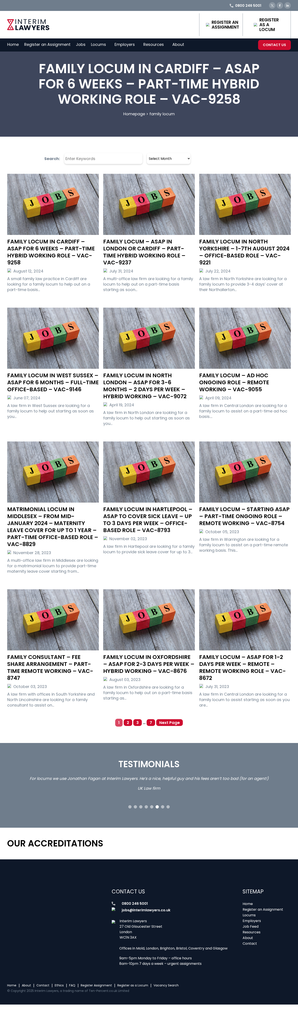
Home (13, 44)
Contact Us (274, 44)
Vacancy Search (166, 985)
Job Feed (251, 926)
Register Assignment (96, 985)
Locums (98, 44)
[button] (130, 807)
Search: (52, 158)
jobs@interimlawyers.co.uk (146, 910)
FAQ (72, 985)
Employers (125, 44)
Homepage (134, 114)
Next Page (169, 722)
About (178, 44)
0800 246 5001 (135, 903)
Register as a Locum (269, 25)
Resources (153, 44)
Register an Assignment (225, 24)
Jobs (81, 44)
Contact (250, 943)
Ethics (59, 985)
